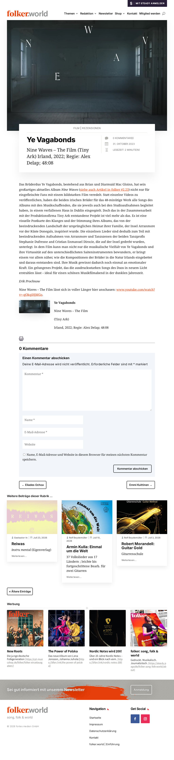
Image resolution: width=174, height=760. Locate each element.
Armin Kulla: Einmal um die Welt (84, 549)
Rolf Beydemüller (78, 537)
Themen (69, 13)
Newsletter (106, 13)
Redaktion (86, 13)
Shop (118, 13)
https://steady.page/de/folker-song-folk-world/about (148, 666)
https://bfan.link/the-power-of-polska (66, 662)
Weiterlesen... (19, 556)
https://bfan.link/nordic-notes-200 (106, 660)
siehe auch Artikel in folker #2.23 (104, 189)
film (76, 128)
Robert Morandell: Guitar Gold (137, 546)
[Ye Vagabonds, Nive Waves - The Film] (34, 312)
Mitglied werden (149, 13)
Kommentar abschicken (132, 468)
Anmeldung (141, 689)
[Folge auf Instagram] (145, 718)
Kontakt (132, 13)
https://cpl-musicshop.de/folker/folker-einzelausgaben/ (25, 662)
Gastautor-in (21, 537)
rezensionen (91, 128)
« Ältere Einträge (20, 591)
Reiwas (18, 544)
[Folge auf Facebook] (135, 718)
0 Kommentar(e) (123, 138)
